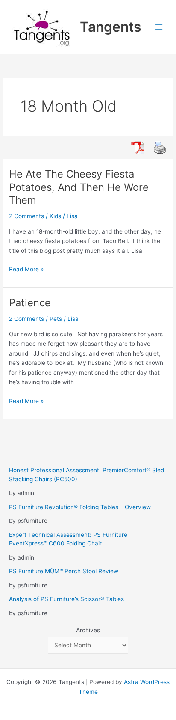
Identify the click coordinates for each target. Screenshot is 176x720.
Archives (88, 630)
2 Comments (26, 216)
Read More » (26, 269)
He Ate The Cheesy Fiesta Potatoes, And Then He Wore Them (79, 187)
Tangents (110, 26)
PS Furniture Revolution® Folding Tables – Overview (80, 507)
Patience (30, 302)
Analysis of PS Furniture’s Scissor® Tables (66, 599)
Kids (55, 216)
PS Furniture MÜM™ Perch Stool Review (63, 571)
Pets (56, 318)
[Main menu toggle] (159, 27)
